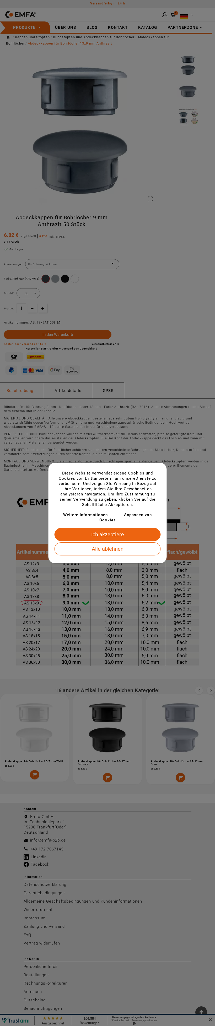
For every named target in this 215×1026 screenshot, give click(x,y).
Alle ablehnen (107, 549)
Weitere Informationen (85, 514)
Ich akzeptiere (107, 534)
